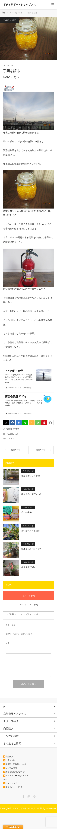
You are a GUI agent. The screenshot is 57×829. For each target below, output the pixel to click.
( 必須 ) (11, 625)
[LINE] (25, 422)
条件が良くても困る (30, 530)
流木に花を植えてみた (31, 549)
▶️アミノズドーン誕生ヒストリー (15, 777)
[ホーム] (28, 706)
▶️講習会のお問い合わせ (14, 772)
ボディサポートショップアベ (19, 4)
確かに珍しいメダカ (30, 476)
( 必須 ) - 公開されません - (20, 634)
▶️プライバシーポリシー (14, 787)
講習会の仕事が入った (31, 494)
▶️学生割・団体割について (14, 764)
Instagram (28, 796)
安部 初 (16, 429)
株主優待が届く (28, 567)
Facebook (23, 796)
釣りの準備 (26, 512)
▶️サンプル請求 (10, 768)
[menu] (52, 4)
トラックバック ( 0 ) (28, 604)
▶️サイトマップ (10, 783)
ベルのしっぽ (9, 20)
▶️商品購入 (8, 756)
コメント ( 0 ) (28, 596)
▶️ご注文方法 (9, 760)
